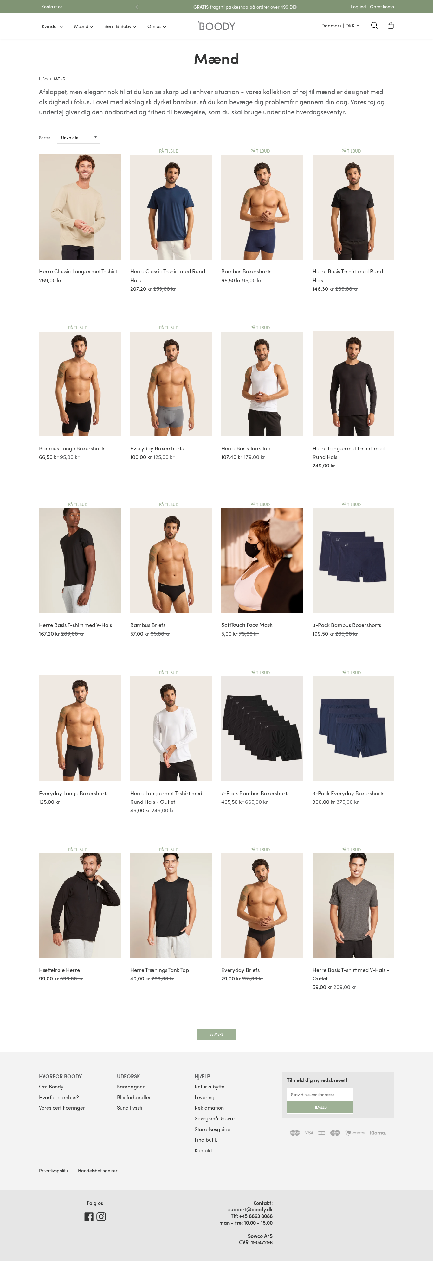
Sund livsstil (130, 1107)
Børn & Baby (118, 26)
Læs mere (272, 7)
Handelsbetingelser (97, 1171)
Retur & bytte (209, 1086)
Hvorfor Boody (60, 1076)
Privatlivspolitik (53, 1171)
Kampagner (131, 1086)
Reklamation (209, 1107)
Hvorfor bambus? (59, 1097)
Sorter (44, 138)
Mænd (81, 26)
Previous (136, 7)
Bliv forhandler (134, 1097)
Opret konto (382, 6)
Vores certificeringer (62, 1107)
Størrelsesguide (212, 1129)
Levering (205, 1097)
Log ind (358, 6)
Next (296, 7)
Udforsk (128, 1076)
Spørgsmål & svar (215, 1118)
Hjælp (202, 1076)
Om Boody (51, 1086)
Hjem (43, 78)
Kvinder (50, 26)
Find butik (206, 1139)
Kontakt (203, 1150)
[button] (391, 25)
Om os (154, 26)
